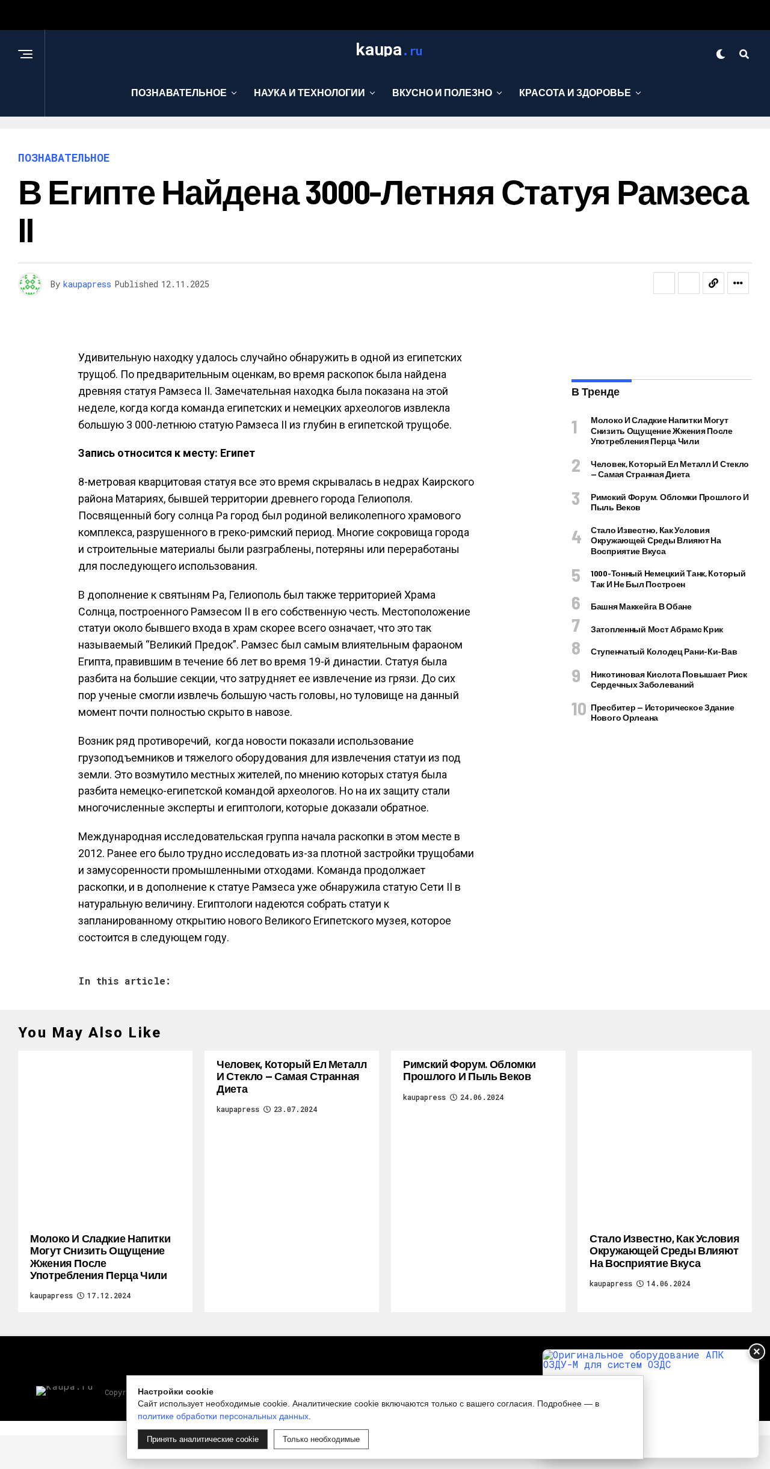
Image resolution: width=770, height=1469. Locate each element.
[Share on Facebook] (664, 283)
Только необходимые (321, 1439)
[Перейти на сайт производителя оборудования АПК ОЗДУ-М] (651, 1404)
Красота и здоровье (575, 92)
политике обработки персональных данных (223, 1416)
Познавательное (179, 92)
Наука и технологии (309, 92)
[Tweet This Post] (689, 283)
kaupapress (87, 284)
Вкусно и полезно (442, 92)
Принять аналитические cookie (203, 1439)
